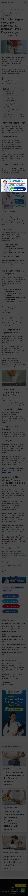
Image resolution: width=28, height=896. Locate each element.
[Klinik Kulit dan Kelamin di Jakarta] (14, 185)
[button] (14, 448)
